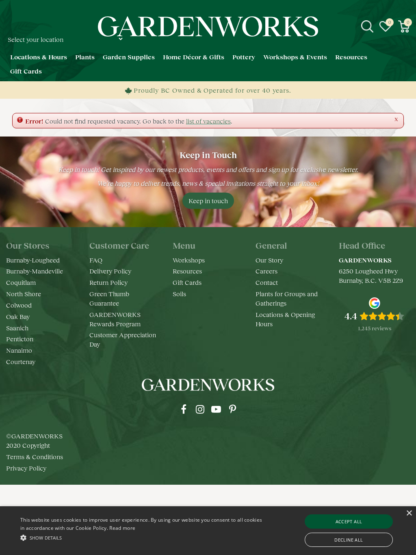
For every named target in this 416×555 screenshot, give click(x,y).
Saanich (17, 328)
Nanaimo (19, 350)
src (367, 26)
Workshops (189, 260)
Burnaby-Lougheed (33, 260)
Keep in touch (208, 200)
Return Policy (108, 282)
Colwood (19, 305)
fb (184, 409)
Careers (266, 271)
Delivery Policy (110, 271)
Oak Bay (18, 316)
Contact (267, 282)
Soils (179, 293)
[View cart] (404, 26)
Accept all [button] (349, 521)
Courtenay (20, 361)
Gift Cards (187, 282)
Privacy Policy (26, 468)
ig (200, 409)
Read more (122, 528)
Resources (187, 271)
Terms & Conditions (34, 456)
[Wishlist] (385, 26)
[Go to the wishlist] (385, 26)
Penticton (19, 339)
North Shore (23, 293)
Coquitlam (21, 282)
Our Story (269, 260)
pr (232, 409)
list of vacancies (208, 121)
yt (216, 409)
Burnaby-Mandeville (34, 271)
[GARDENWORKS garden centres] (208, 26)
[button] (142, 537)
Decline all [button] (348, 540)
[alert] (208, 530)
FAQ (95, 260)
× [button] (409, 513)
